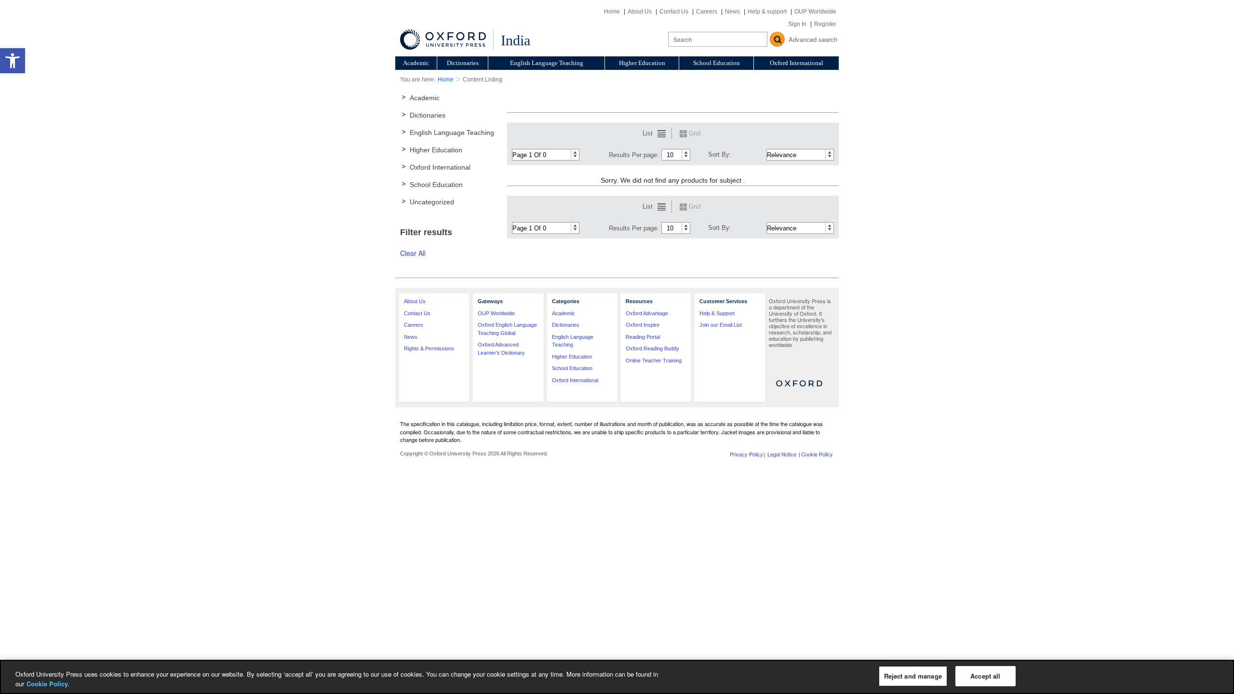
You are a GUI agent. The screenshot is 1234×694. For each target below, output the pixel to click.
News (732, 11)
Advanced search (813, 39)
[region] (617, 677)
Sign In (797, 24)
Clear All (413, 253)
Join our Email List (720, 325)
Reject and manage (913, 676)
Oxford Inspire (642, 325)
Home (612, 11)
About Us (640, 11)
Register (825, 24)
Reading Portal (643, 337)
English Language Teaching (546, 63)
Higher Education (642, 63)
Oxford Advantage (647, 313)
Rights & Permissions (429, 348)
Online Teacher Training (654, 360)
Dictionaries (463, 63)
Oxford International (796, 63)
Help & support (767, 11)
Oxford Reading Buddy (652, 348)
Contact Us (673, 11)
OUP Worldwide (815, 11)
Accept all (985, 676)
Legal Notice (781, 454)
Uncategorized (432, 202)
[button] (12, 60)
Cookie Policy (817, 454)
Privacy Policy (746, 454)
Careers (706, 11)
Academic (416, 63)
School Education (716, 63)
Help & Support (717, 313)
